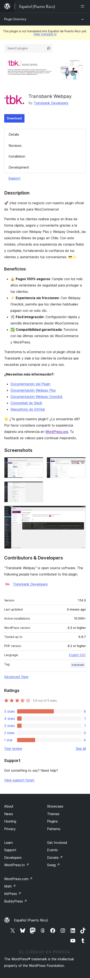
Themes (53, 814)
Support (14, 178)
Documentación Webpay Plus (33, 390)
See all (81, 748)
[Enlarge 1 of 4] (38, 463)
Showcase (55, 806)
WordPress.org (56, 432)
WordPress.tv (16, 865)
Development (19, 167)
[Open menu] (83, 6)
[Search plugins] (48, 48)
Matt (10, 886)
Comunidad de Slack (26, 403)
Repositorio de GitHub (27, 409)
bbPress (12, 894)
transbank (78, 664)
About (8, 806)
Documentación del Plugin (30, 384)
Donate (55, 857)
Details (14, 134)
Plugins (52, 821)
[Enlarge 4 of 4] (80, 511)
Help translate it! (45, 34)
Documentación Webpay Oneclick (36, 396)
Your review (13, 748)
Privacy (10, 829)
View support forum (19, 780)
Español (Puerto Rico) (31, 920)
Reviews (15, 145)
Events (52, 850)
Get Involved (57, 842)
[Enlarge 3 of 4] (38, 487)
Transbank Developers (51, 103)
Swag (53, 865)
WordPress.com (18, 879)
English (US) (77, 655)
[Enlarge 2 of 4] (80, 463)
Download (14, 118)
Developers (13, 857)
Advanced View (16, 677)
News (8, 814)
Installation (17, 156)
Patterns (53, 829)
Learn (8, 842)
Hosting (10, 821)
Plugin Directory (15, 19)
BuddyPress (15, 901)
